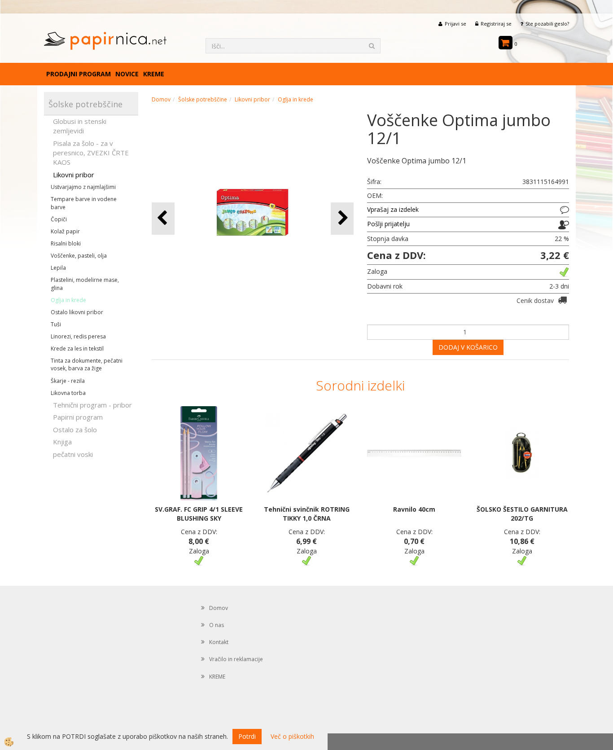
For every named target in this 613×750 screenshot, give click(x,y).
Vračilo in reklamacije (236, 659)
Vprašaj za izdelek (393, 209)
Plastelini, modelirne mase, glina (85, 283)
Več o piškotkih (292, 736)
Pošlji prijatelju (388, 223)
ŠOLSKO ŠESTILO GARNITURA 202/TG (522, 513)
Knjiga (62, 441)
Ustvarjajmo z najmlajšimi (83, 187)
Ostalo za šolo (75, 429)
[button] (342, 218)
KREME (153, 74)
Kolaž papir (65, 231)
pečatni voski (73, 454)
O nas (216, 625)
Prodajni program (78, 74)
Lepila (58, 268)
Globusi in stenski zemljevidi (79, 126)
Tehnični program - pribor (92, 404)
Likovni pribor (73, 174)
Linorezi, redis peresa (78, 336)
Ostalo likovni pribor (77, 312)
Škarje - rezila (68, 381)
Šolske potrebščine (202, 99)
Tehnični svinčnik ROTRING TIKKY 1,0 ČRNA (307, 513)
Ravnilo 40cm (414, 509)
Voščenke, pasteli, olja (79, 255)
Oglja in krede (68, 300)
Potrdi (247, 736)
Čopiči (59, 219)
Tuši (56, 324)
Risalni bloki (66, 243)
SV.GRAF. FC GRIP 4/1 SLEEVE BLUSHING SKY (199, 513)
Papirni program (78, 416)
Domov (161, 99)
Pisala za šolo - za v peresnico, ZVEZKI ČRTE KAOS (91, 153)
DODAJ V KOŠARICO (468, 347)
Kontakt (218, 642)
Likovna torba (68, 393)
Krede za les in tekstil (77, 348)
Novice (127, 74)
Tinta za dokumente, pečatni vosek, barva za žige (87, 364)
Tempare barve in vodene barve (84, 203)
